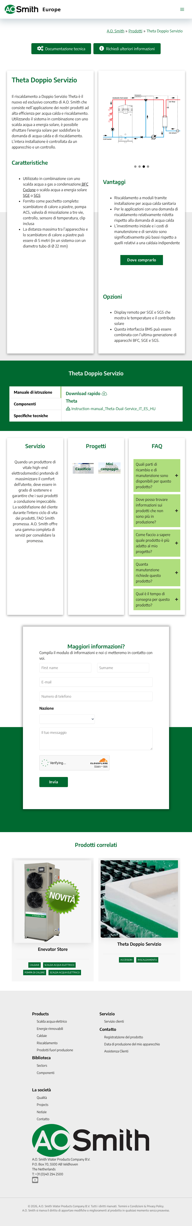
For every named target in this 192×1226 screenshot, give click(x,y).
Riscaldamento (147, 959)
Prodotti (135, 31)
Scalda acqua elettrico (59, 964)
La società (41, 1089)
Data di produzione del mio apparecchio (132, 1044)
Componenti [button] (25, 404)
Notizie (42, 1112)
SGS (37, 195)
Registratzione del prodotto (123, 1037)
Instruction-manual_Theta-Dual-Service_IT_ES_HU (112, 408)
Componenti (45, 1073)
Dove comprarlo (141, 260)
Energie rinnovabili (50, 1029)
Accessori (126, 959)
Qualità (42, 1098)
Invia (53, 782)
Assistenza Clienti (116, 1051)
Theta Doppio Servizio (139, 944)
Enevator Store (53, 949)
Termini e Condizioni (130, 1206)
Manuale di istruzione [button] (33, 392)
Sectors (42, 1065)
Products (40, 1013)
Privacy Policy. (155, 1206)
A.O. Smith (115, 31)
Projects (42, 1105)
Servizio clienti (114, 1021)
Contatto (108, 1029)
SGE (26, 195)
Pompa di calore (35, 972)
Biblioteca (41, 1057)
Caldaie (34, 964)
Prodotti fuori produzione (55, 1050)
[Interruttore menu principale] (182, 9)
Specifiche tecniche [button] (31, 415)
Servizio (107, 1013)
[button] (135, 166)
